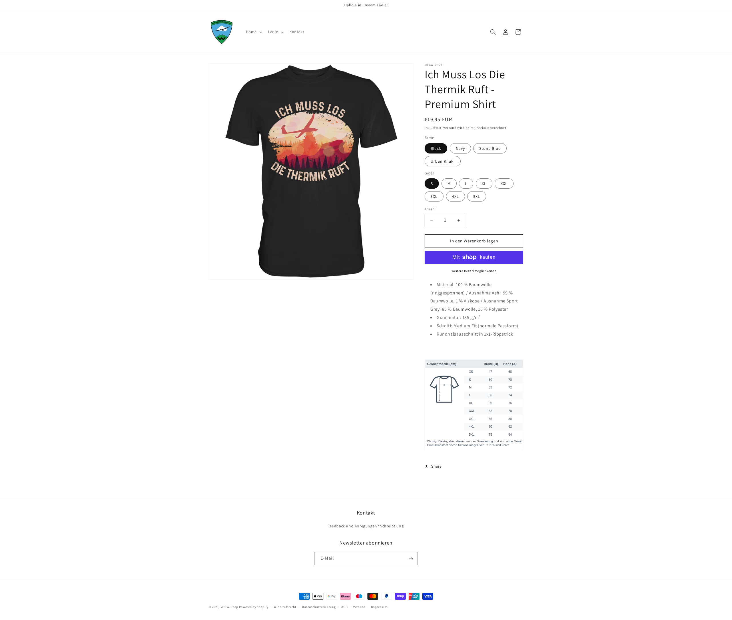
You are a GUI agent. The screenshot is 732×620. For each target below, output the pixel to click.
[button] (253, 32)
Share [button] (436, 466)
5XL (476, 196)
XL (484, 183)
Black (436, 148)
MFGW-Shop (229, 607)
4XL (455, 196)
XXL (504, 183)
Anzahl (430, 209)
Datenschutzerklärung (319, 607)
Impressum (379, 607)
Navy (460, 148)
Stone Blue (490, 148)
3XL (434, 196)
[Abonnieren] (411, 558)
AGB (344, 607)
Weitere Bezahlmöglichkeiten (474, 271)
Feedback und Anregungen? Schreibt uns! (366, 525)
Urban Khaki (443, 161)
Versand (449, 127)
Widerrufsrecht (285, 607)
